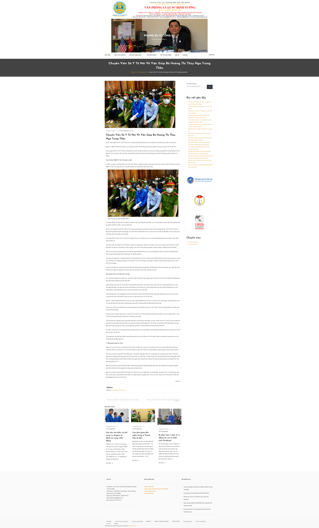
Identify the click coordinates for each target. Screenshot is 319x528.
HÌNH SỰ (148, 521)
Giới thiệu (107, 55)
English (185, 55)
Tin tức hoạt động (165, 55)
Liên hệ (177, 55)
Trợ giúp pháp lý (152, 55)
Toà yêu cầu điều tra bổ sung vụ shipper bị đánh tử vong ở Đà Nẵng (198, 488)
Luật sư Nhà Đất (148, 493)
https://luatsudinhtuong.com (119, 390)
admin (131, 130)
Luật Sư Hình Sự (149, 486)
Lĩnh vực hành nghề (135, 55)
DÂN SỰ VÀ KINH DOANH (161, 521)
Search (211, 54)
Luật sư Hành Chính (150, 491)
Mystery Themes (132, 525)
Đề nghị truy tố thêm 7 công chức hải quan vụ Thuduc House (123, 399)
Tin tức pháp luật (123, 130)
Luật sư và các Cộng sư (121, 521)
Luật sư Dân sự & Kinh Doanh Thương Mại (156, 489)
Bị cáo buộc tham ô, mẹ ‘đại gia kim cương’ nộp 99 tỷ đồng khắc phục (197, 511)
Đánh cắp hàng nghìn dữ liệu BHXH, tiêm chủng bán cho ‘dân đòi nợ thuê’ (198, 504)
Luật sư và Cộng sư (120, 55)
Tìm (210, 87)
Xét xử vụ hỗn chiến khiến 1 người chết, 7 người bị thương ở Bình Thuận (162, 400)
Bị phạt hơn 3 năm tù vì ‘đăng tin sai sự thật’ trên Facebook (169, 438)
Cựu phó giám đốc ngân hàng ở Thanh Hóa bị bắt (141, 435)
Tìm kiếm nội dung (191, 83)
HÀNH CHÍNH (176, 521)
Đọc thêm (108, 463)
